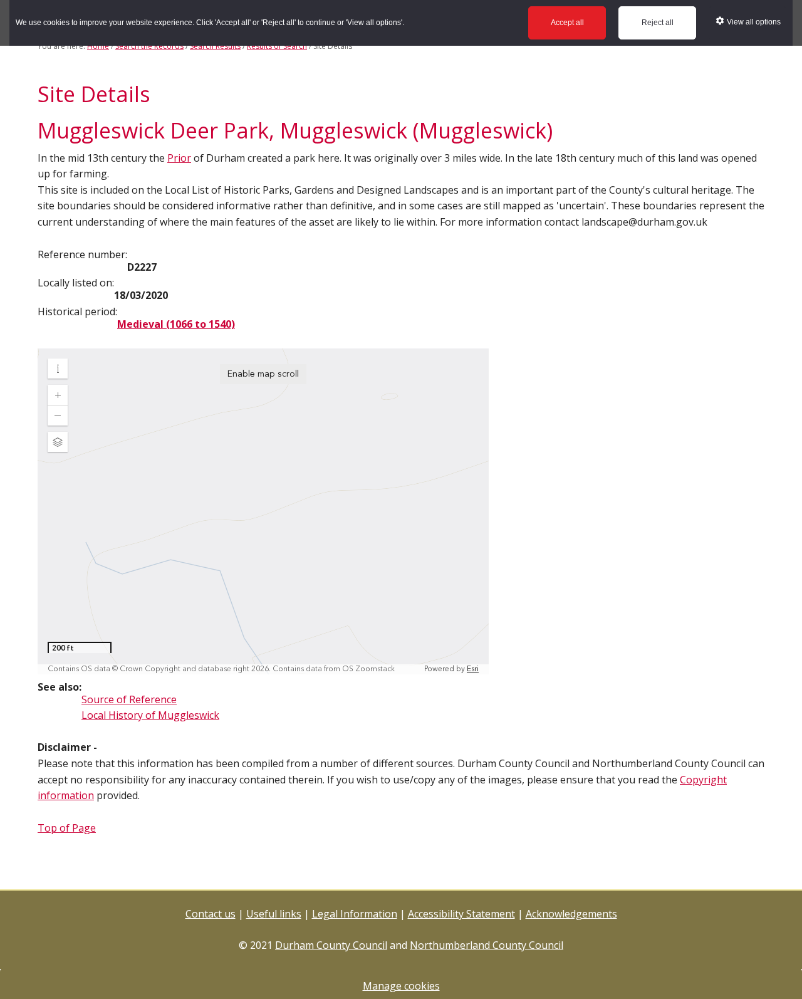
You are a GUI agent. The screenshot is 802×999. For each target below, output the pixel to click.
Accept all (567, 22)
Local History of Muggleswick (150, 715)
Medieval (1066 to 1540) (176, 324)
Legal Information (354, 914)
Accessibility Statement (461, 914)
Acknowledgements (571, 914)
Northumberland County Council (486, 945)
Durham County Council (331, 945)
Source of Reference (129, 699)
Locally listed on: (76, 283)
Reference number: (82, 254)
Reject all (658, 22)
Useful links (273, 914)
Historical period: (77, 311)
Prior (179, 158)
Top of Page (67, 828)
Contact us (210, 914)
